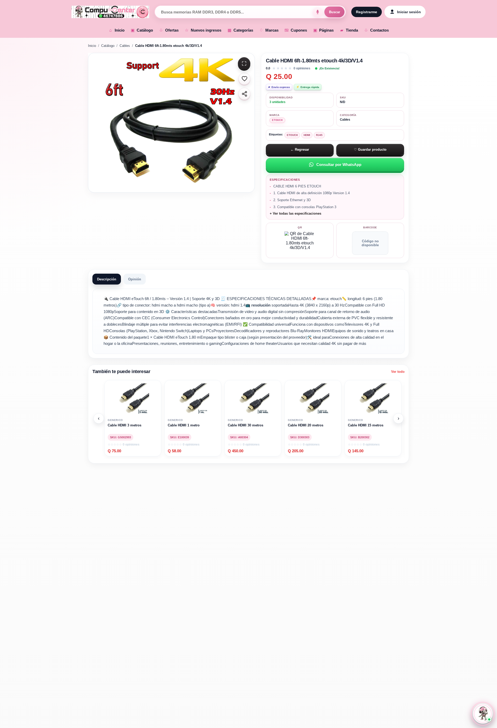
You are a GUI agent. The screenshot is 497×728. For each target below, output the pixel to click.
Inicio (92, 46)
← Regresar (299, 149)
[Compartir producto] (244, 94)
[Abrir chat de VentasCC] (482, 713)
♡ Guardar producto (370, 149)
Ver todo (398, 372)
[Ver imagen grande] (171, 123)
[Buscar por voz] (318, 12)
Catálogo (107, 46)
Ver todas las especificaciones (296, 214)
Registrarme (366, 12)
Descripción (106, 279)
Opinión (134, 279)
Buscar (334, 12)
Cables (125, 46)
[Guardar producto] (244, 79)
